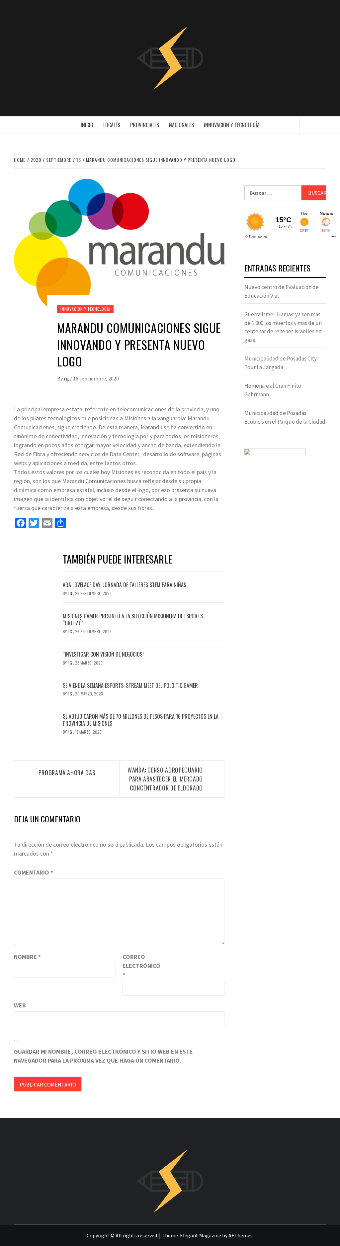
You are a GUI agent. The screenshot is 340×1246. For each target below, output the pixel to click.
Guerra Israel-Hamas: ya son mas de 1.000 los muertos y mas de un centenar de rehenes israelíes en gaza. (283, 327)
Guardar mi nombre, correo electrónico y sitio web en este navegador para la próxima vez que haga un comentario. (103, 1056)
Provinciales (144, 125)
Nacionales (181, 125)
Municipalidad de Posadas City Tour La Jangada (280, 363)
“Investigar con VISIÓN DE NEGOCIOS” (103, 654)
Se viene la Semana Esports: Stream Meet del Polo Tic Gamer (130, 685)
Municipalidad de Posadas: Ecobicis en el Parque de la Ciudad (284, 417)
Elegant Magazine (200, 1235)
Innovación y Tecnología (232, 125)
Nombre (27, 957)
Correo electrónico (139, 966)
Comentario (33, 872)
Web (20, 1005)
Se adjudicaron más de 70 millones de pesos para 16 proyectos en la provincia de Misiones (140, 719)
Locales (111, 125)
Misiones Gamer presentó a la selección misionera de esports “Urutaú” (133, 619)
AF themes (240, 1235)
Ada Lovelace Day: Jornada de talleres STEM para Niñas (124, 585)
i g (67, 378)
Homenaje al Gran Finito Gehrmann (272, 390)
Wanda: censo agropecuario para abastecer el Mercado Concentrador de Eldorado (165, 779)
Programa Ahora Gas (67, 772)
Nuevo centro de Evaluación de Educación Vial (281, 291)
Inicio (87, 125)
